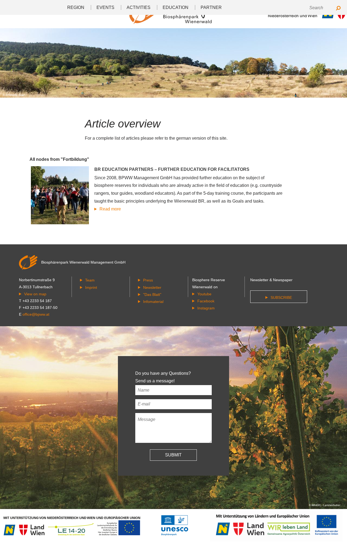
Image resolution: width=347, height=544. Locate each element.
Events (105, 7)
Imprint (91, 287)
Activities (138, 7)
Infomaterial (153, 301)
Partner (211, 7)
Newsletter (152, 287)
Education (175, 7)
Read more (110, 209)
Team (90, 280)
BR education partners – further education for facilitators (171, 169)
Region (75, 7)
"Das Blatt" (152, 294)
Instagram (206, 308)
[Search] (338, 8)
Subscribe (281, 297)
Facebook (205, 301)
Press (148, 280)
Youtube (204, 294)
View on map (35, 294)
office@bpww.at (36, 314)
